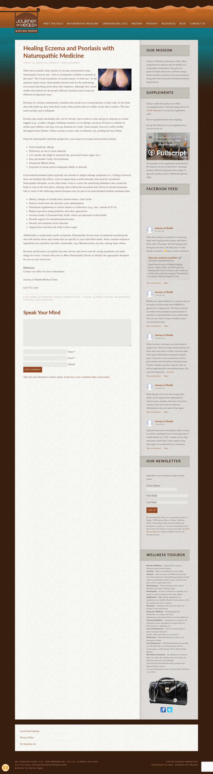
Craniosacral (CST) (115, 24)
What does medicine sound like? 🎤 (164, 258)
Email (70, 358)
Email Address (153, 485)
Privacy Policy (27, 737)
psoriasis (28, 300)
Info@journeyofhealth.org (49, 765)
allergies (98, 297)
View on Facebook (153, 283)
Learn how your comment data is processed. (87, 377)
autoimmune (45, 297)
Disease (58, 297)
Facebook (163, 709)
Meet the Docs (52, 24)
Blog (182, 24)
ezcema (109, 297)
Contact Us (197, 24)
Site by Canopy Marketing (182, 762)
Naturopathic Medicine (82, 24)
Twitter (169, 709)
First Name (151, 495)
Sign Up (152, 510)
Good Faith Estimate (29, 731)
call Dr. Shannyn (153, 110)
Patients (151, 24)
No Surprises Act (28, 744)
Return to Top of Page (29, 768)
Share (166, 283)
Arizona (135, 24)
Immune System (71, 297)
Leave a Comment (70, 63)
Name (70, 352)
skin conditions (44, 300)
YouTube (178, 709)
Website (71, 364)
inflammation (122, 297)
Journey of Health (164, 228)
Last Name (151, 502)
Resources (168, 24)
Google (185, 709)
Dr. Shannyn (52, 63)
